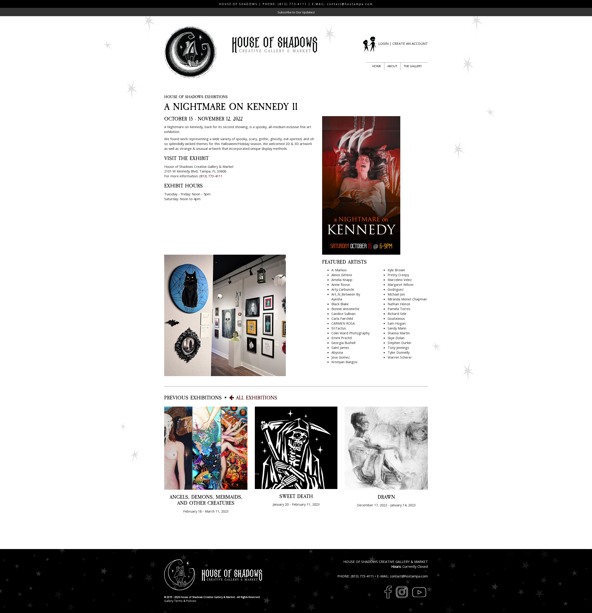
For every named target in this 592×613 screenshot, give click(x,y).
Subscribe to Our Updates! (296, 12)
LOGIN (383, 43)
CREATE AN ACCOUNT (410, 43)
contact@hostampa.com (350, 4)
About (392, 66)
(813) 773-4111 (292, 4)
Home (376, 66)
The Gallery (413, 66)
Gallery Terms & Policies (180, 601)
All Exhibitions (255, 398)
